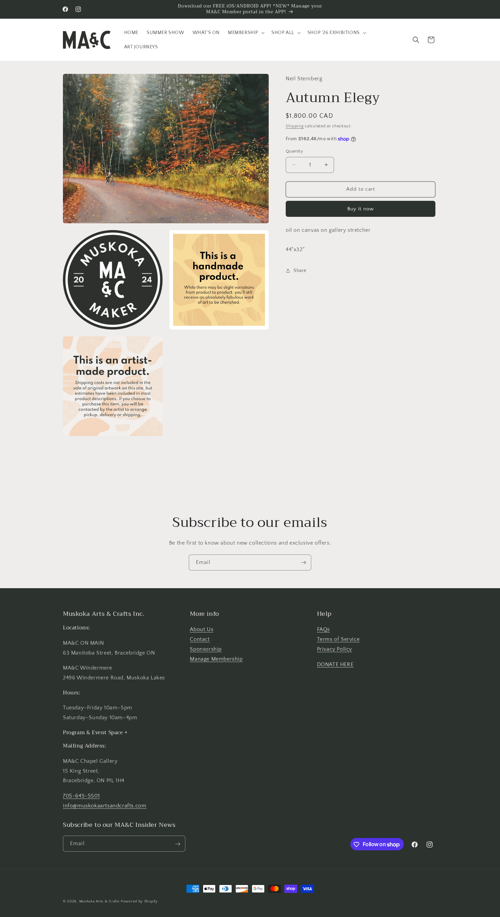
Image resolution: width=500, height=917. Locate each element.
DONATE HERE (335, 664)
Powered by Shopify (139, 901)
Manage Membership (216, 659)
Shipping (295, 126)
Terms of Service (338, 640)
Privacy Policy (334, 649)
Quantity (294, 151)
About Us (201, 630)
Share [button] (300, 270)
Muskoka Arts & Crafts (99, 901)
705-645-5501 (81, 796)
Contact (200, 640)
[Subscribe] (303, 562)
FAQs (323, 630)
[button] (245, 33)
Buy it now (360, 208)
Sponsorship (206, 649)
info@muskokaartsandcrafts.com (104, 806)
